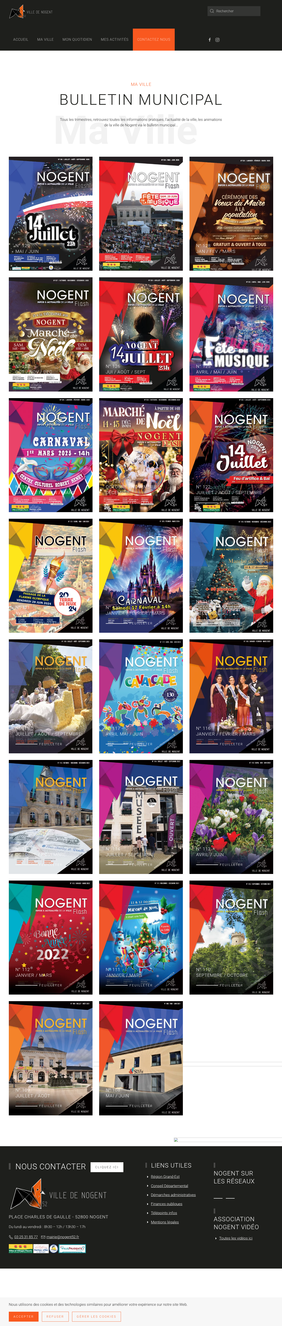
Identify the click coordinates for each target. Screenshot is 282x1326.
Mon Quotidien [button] (77, 39)
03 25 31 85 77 (26, 1237)
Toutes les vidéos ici (235, 1238)
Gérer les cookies (96, 1316)
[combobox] (234, 11)
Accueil (20, 39)
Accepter (23, 1316)
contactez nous (153, 39)
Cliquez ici (107, 1167)
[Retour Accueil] (31, 11)
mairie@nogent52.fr (62, 1237)
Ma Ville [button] (45, 39)
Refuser (55, 1316)
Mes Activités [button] (114, 39)
